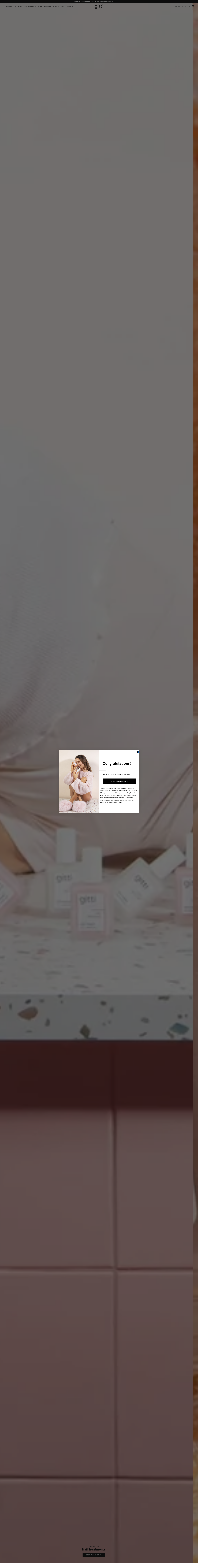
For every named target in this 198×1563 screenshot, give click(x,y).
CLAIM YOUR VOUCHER (119, 781)
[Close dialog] (138, 752)
